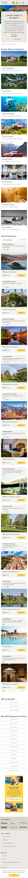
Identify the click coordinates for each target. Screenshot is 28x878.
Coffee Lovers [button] (14, 750)
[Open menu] (25, 3)
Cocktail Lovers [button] (14, 747)
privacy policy (21, 872)
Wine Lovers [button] (13, 727)
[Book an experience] (17, 2)
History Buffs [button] (13, 766)
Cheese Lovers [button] (14, 723)
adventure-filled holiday (10, 27)
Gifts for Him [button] (13, 706)
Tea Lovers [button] (14, 754)
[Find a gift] (13, 2)
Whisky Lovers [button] (14, 731)
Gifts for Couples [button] (13, 710)
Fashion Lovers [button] (14, 770)
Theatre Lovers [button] (14, 762)
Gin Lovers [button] (14, 735)
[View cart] (23, 3)
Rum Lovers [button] (14, 743)
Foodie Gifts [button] (14, 719)
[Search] (20, 3)
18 (23, 691)
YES (14, 875)
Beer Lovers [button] (14, 739)
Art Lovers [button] (14, 758)
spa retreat (20, 25)
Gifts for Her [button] (13, 702)
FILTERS (20, 240)
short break (7, 25)
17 (20, 691)
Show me (21, 275)
